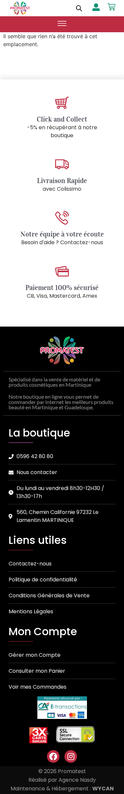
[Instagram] (70, 756)
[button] (62, 24)
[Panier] (111, 7)
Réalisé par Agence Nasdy (62, 780)
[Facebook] (53, 756)
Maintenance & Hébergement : (62, 788)
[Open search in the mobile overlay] (79, 8)
